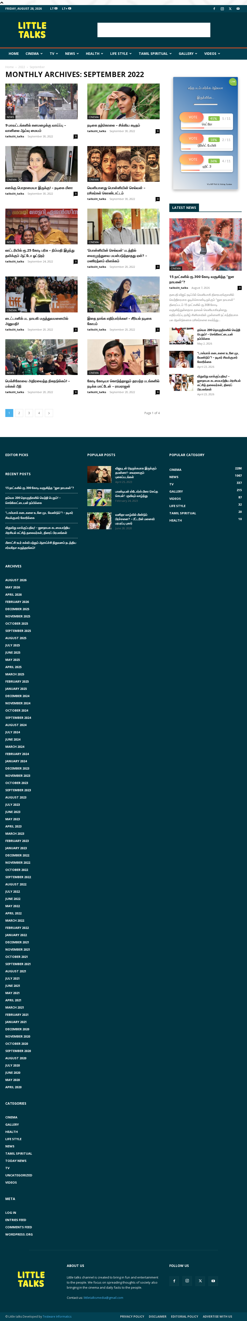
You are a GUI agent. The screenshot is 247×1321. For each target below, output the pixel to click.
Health (92, 53)
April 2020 (13, 1087)
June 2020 (12, 1072)
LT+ (65, 9)
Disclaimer (157, 1316)
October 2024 (16, 710)
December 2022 (17, 855)
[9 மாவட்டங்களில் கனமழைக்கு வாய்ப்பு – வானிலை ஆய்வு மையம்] (41, 101)
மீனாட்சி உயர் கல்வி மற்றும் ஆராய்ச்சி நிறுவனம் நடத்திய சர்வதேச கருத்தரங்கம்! (40, 545)
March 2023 (14, 833)
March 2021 (14, 1007)
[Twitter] (230, 8)
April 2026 (13, 594)
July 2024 (12, 732)
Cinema (32, 53)
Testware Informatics (57, 1316)
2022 (21, 67)
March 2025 (14, 674)
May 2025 (12, 659)
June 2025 (12, 652)
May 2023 (12, 819)
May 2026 (12, 587)
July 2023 (12, 804)
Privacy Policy (132, 1316)
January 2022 (16, 935)
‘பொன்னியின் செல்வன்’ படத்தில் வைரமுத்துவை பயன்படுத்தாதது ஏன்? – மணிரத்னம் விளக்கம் (117, 255)
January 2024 (16, 761)
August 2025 (15, 638)
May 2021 (12, 993)
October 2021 (16, 956)
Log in (10, 1212)
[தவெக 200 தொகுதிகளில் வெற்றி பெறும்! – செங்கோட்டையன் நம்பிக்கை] (181, 336)
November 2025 (17, 616)
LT (52, 9)
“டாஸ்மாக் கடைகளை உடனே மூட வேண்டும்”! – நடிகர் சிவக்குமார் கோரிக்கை (218, 357)
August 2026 (15, 580)
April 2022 (13, 913)
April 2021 (13, 1000)
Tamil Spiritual (153, 53)
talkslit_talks (14, 136)
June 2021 (12, 985)
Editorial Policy (184, 1316)
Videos (210, 53)
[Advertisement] (153, 30)
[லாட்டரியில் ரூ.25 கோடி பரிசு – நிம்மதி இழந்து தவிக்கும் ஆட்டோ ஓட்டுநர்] (41, 226)
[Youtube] (238, 8)
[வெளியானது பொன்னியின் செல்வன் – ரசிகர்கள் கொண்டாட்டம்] (123, 164)
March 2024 (14, 746)
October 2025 (16, 623)
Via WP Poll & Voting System (219, 184)
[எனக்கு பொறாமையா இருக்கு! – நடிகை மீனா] (41, 164)
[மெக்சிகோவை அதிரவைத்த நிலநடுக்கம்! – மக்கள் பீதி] (41, 357)
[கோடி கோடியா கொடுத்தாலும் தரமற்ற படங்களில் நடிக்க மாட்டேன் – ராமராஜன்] (123, 357)
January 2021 (16, 1022)
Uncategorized (18, 1175)
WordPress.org (19, 1234)
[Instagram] (222, 8)
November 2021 (17, 949)
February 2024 (17, 754)
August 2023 (15, 797)
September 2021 (18, 964)
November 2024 (17, 703)
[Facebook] (214, 8)
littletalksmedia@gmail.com (103, 1297)
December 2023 (17, 768)
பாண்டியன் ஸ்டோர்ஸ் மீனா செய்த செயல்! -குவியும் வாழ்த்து (136, 493)
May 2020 (12, 1080)
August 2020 (15, 1058)
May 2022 (12, 906)
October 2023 (16, 783)
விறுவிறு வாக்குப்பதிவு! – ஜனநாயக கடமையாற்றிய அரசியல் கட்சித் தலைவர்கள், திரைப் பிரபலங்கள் (219, 382)
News (70, 53)
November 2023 (17, 775)
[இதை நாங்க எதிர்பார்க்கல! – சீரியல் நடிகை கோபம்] (123, 294)
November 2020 (17, 1036)
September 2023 (18, 790)
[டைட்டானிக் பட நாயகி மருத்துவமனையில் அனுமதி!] (41, 294)
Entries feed (15, 1220)
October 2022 (16, 870)
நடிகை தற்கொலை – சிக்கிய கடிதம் (113, 125)
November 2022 (17, 862)
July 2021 (12, 978)
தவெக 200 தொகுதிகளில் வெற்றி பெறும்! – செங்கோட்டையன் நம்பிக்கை (218, 334)
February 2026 (17, 602)
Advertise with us (217, 1316)
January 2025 (16, 688)
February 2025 (17, 681)
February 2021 (17, 1014)
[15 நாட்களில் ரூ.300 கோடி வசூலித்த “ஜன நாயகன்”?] (205, 244)
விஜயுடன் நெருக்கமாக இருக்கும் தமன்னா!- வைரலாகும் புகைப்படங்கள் (136, 472)
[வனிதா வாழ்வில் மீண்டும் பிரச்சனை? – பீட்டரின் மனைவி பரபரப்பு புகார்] (99, 520)
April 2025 (13, 667)
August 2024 (15, 725)
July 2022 (12, 891)
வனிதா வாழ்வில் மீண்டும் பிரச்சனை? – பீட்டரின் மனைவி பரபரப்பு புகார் (135, 518)
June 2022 (12, 899)
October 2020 (16, 1043)
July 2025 (12, 645)
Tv (52, 53)
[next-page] (49, 413)
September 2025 (18, 631)
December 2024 (17, 696)
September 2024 (18, 717)
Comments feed (18, 1227)
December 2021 (17, 942)
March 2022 (14, 920)
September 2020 (18, 1051)
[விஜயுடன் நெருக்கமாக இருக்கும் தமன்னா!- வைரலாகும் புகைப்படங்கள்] (99, 474)
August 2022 (15, 884)
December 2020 (17, 1029)
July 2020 (12, 1065)
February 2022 (17, 927)
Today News (16, 1161)
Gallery (186, 53)
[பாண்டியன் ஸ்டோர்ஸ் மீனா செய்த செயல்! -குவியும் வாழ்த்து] (99, 497)
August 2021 (15, 971)
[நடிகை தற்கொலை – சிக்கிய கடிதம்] (123, 101)
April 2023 (13, 826)
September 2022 (18, 877)
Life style (119, 53)
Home (14, 53)
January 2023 (16, 848)
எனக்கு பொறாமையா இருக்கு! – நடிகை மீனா (39, 187)
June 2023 (12, 812)
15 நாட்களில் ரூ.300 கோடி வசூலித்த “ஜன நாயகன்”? (39, 488)
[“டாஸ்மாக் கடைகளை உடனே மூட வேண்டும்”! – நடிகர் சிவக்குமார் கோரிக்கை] (181, 359)
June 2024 (12, 739)
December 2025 (17, 609)
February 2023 (17, 841)
